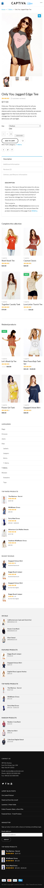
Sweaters (6, 477)
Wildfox (34, 211)
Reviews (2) (7, 169)
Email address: (6, 831)
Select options (11, 255)
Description (7, 159)
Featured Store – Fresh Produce (11, 814)
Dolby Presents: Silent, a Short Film (12, 809)
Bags (3, 429)
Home (3, 9)
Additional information (11, 164)
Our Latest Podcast (8, 795)
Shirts (5, 458)
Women (4, 473)
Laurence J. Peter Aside (9, 804)
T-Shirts (10, 9)
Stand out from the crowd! (10, 800)
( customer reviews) (18, 98)
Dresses (4, 434)
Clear (10, 128)
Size (3, 126)
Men (3, 444)
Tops (5, 482)
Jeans (4, 439)
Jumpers (6, 453)
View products (33, 355)
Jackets (5, 448)
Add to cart (10, 141)
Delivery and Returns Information (15, 174)
